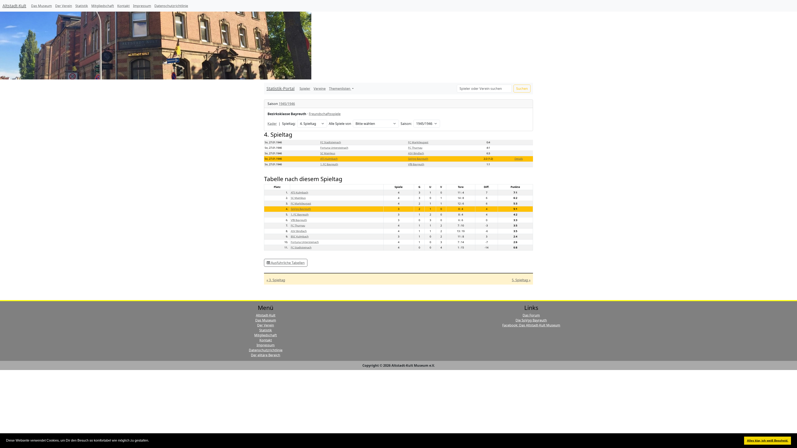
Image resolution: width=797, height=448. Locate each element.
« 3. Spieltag (275, 280)
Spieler (304, 88)
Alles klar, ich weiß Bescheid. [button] (767, 440)
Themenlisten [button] (340, 88)
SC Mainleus (327, 153)
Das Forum (531, 315)
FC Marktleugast (418, 142)
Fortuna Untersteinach (334, 148)
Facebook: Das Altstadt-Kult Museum (531, 325)
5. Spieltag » (521, 280)
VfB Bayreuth (416, 164)
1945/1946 (287, 103)
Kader (272, 123)
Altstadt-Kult (14, 6)
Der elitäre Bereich (265, 355)
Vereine (320, 88)
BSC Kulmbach (300, 236)
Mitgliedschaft (102, 6)
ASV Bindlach (416, 153)
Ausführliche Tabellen (287, 263)
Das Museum (41, 6)
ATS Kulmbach (329, 159)
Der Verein (63, 6)
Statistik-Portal (280, 88)
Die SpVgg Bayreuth (531, 320)
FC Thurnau (415, 148)
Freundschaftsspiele (325, 114)
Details (519, 159)
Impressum (142, 6)
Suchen (522, 88)
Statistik (81, 6)
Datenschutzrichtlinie (171, 6)
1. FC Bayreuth (329, 164)
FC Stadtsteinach (330, 142)
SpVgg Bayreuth (418, 159)
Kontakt (123, 6)
